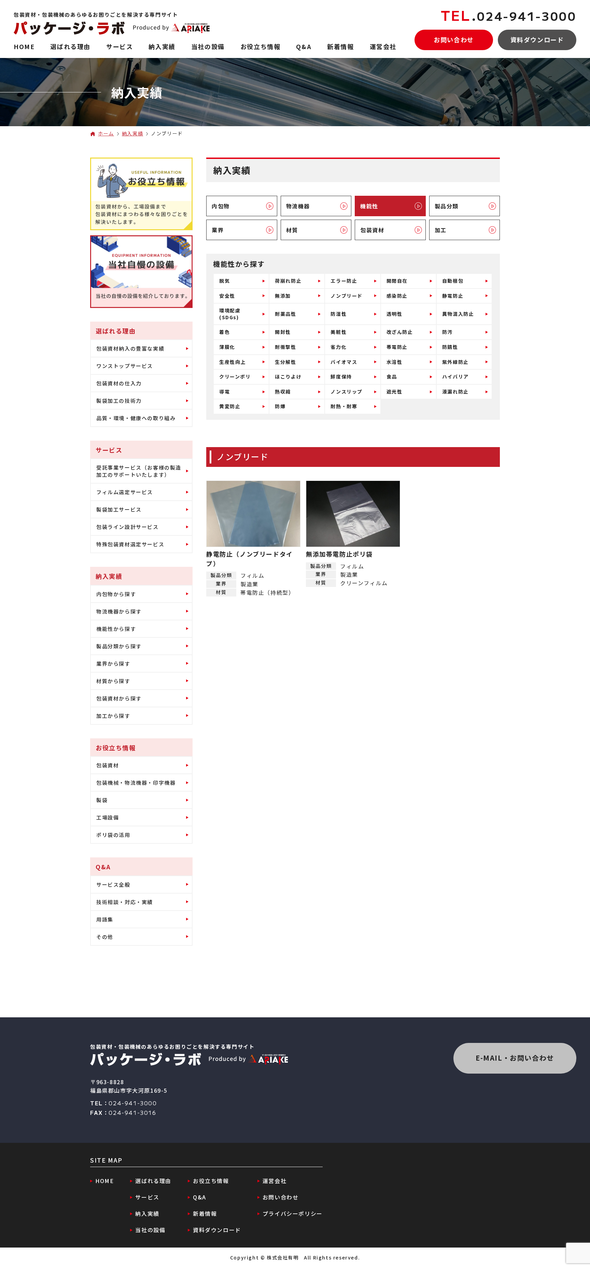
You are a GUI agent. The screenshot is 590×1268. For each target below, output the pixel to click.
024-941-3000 (508, 16)
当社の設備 (150, 1230)
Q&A (199, 1197)
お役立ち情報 (211, 1181)
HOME (104, 1181)
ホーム (106, 133)
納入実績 (132, 133)
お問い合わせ (454, 39)
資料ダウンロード (537, 39)
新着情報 (205, 1213)
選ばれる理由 (153, 1181)
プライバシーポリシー (293, 1213)
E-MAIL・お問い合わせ (515, 1058)
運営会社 (274, 1181)
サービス (147, 1197)
